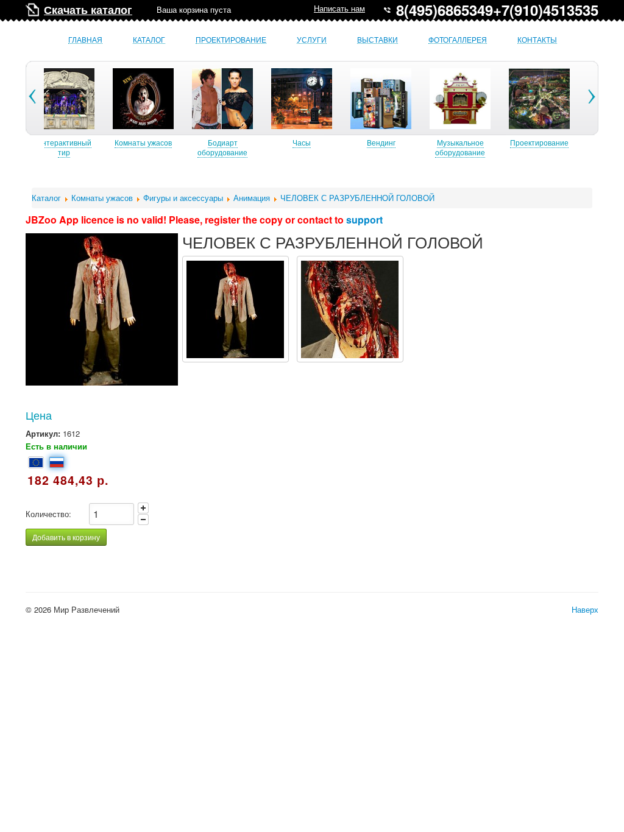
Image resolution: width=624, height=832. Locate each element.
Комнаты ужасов (143, 142)
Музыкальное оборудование (460, 147)
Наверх (585, 609)
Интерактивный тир (64, 147)
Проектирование (231, 40)
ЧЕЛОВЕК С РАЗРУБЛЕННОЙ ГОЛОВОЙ (357, 197)
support (364, 220)
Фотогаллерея (457, 40)
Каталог (149, 40)
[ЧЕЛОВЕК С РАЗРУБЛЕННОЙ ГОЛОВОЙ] (235, 309)
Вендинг (381, 142)
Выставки (377, 40)
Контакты (537, 40)
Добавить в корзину (66, 537)
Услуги (312, 40)
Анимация (251, 197)
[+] (143, 507)
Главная (85, 40)
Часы (301, 142)
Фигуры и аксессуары (183, 197)
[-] (143, 519)
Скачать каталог (88, 10)
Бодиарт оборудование (222, 147)
